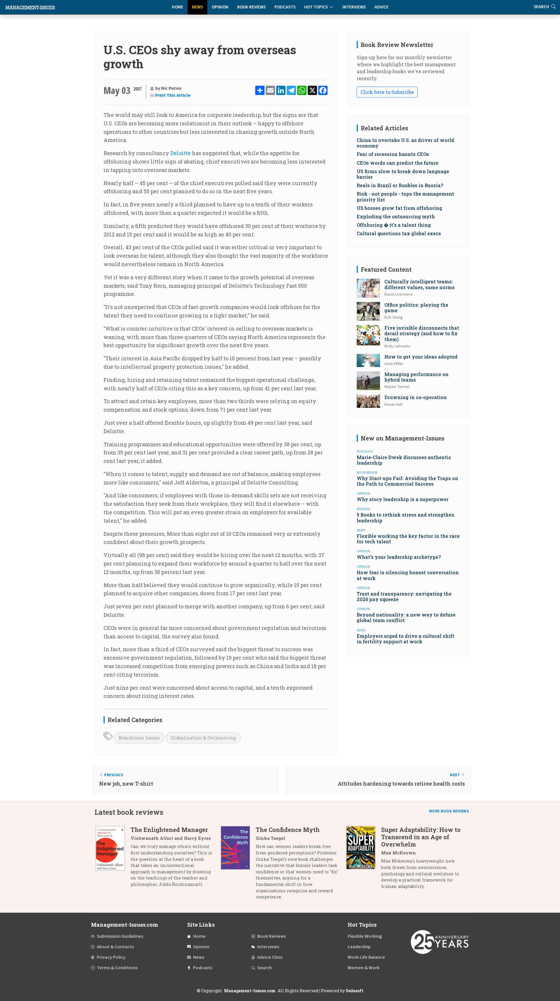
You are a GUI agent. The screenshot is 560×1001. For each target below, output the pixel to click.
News (197, 7)
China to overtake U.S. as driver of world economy (405, 143)
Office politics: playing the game (416, 307)
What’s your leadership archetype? (399, 557)
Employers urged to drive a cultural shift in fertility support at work (405, 638)
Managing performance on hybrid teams (416, 377)
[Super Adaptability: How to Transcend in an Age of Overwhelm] (363, 860)
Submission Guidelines (120, 936)
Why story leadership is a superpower (403, 499)
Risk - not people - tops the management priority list (405, 196)
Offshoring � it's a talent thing (394, 225)
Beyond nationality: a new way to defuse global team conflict (406, 617)
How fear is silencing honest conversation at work (408, 575)
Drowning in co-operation (415, 397)
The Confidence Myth (288, 829)
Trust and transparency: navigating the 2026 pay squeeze (404, 596)
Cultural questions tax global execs (399, 233)
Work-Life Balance (366, 957)
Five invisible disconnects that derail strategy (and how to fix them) (421, 333)
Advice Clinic (270, 957)
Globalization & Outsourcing (203, 738)
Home (177, 7)
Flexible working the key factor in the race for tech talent (408, 539)
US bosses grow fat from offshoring (399, 208)
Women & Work (363, 967)
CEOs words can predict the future (397, 163)
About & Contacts (115, 946)
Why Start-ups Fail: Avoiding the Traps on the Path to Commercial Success (407, 481)
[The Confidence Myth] (238, 865)
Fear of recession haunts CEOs (393, 154)
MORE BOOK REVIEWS (449, 811)
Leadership (359, 946)
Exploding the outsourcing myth (396, 216)
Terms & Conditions (117, 967)
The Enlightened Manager (169, 829)
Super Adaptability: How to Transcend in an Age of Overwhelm (421, 837)
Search (264, 967)
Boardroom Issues (139, 738)
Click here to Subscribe (387, 92)
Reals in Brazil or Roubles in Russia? (400, 185)
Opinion (220, 7)
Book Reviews (251, 7)
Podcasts (284, 7)
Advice (381, 7)
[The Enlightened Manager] (113, 859)
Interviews (354, 7)
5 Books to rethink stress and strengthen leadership (405, 517)
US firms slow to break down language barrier (403, 174)
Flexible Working (365, 936)
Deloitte (180, 153)
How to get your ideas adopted (421, 357)
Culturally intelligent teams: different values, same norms (419, 284)
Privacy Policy (111, 957)
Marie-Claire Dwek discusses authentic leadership (404, 460)
